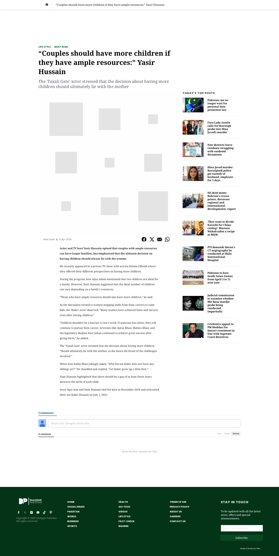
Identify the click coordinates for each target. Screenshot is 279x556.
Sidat (258, 548)
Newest (236, 433)
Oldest (227, 433)
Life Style (44, 46)
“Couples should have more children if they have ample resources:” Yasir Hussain (104, 62)
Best (219, 433)
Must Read (61, 46)
